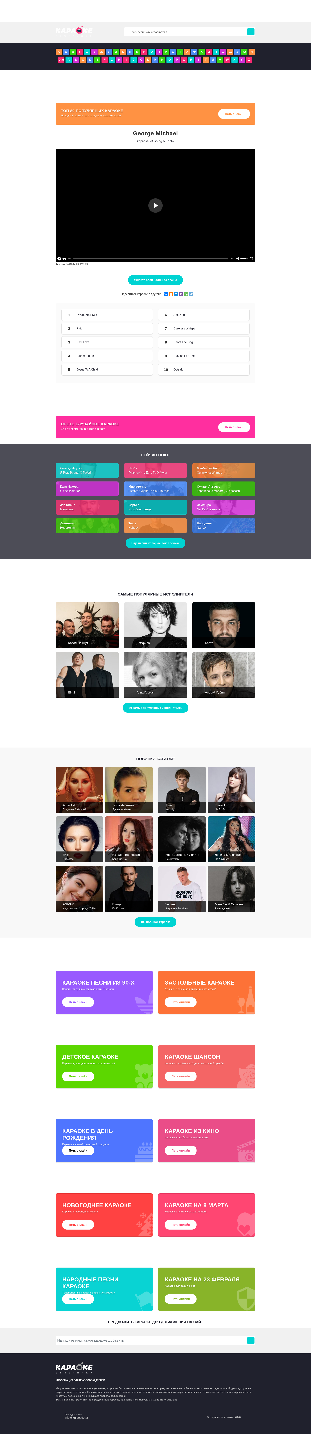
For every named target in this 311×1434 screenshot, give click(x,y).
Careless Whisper (239, 328)
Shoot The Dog (239, 342)
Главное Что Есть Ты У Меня (148, 472)
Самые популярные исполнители (155, 594)
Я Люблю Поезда (140, 509)
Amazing (239, 315)
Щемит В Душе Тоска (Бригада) (149, 490)
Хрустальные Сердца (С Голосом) (83, 908)
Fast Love (142, 342)
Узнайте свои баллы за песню (155, 280)
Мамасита (67, 509)
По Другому (172, 858)
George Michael (155, 133)
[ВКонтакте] (166, 294)
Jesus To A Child (142, 369)
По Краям (118, 908)
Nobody (134, 527)
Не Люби (220, 809)
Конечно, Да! (119, 858)
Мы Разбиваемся (208, 509)
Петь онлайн (234, 113)
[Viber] (181, 294)
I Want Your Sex (142, 315)
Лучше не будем (122, 809)
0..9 (61, 59)
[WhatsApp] (186, 294)
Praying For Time (239, 356)
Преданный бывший (75, 809)
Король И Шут (78, 643)
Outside (239, 369)
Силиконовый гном (209, 472)
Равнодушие (222, 908)
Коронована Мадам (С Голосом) (218, 490)
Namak (201, 527)
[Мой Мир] (176, 294)
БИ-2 (71, 692)
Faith (142, 328)
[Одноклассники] (171, 294)
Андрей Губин (215, 692)
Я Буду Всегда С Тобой (75, 472)
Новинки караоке (155, 759)
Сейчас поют (155, 455)
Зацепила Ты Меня (176, 908)
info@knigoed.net (76, 1417)
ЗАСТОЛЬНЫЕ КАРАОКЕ (77, 264)
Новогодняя (68, 527)
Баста (209, 643)
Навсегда (68, 858)
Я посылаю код (70, 490)
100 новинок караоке (155, 922)
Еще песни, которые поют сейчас (155, 543)
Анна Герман (145, 692)
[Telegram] (191, 294)
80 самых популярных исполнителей (155, 707)
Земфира (143, 643)
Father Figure (142, 356)
